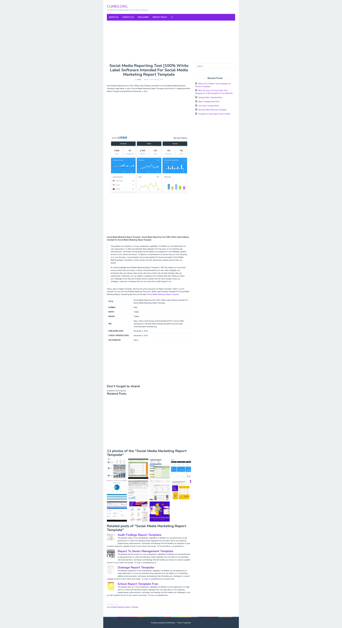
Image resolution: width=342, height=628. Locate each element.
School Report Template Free (138, 584)
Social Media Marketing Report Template (163, 294)
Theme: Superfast (184, 622)
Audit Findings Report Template (139, 535)
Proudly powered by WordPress (163, 622)
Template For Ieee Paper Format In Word (214, 113)
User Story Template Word (208, 105)
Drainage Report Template (136, 567)
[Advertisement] (171, 42)
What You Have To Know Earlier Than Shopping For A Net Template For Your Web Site (214, 91)
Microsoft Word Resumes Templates (212, 109)
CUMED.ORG (117, 6)
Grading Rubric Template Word (210, 97)
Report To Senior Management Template (145, 551)
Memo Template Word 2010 (209, 101)
